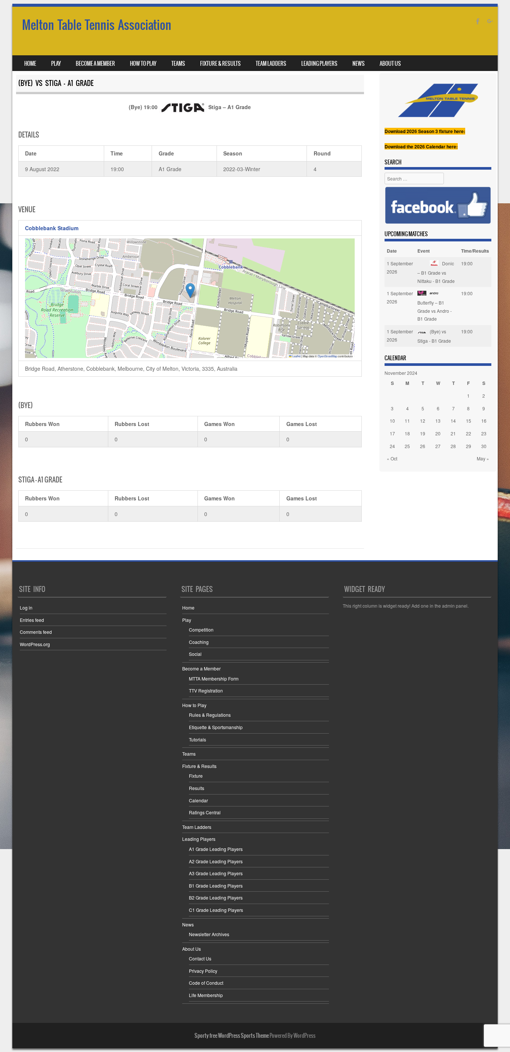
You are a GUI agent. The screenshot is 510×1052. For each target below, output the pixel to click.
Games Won (219, 424)
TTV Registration (206, 690)
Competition (201, 629)
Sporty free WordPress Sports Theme (232, 1035)
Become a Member (95, 63)
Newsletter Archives (209, 934)
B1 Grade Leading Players (216, 885)
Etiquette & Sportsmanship (216, 727)
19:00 (467, 263)
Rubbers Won (42, 424)
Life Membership (206, 995)
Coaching (199, 642)
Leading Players (319, 63)
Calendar (198, 800)
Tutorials (197, 739)
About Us (390, 63)
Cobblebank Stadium (51, 228)
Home (30, 63)
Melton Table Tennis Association (96, 25)
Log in (26, 607)
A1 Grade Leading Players (216, 849)
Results (196, 788)
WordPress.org (35, 644)
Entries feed (32, 620)
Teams (178, 63)
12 (422, 420)
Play (56, 63)
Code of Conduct (206, 982)
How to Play (143, 63)
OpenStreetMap (327, 356)
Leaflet (296, 356)
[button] (190, 290)
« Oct (392, 458)
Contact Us (200, 958)
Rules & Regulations (210, 715)
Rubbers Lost (132, 424)
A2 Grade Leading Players (216, 861)
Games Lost (301, 424)
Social (195, 654)
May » (483, 458)
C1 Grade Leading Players (216, 910)
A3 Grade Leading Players (216, 873)
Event (423, 250)
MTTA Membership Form (214, 678)
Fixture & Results (220, 63)
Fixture (196, 775)
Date (392, 250)
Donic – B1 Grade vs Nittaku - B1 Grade (436, 272)
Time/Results (475, 250)
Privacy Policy (203, 971)
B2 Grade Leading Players (216, 897)
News (358, 63)
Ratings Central (205, 812)
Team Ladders (271, 63)
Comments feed (36, 632)
